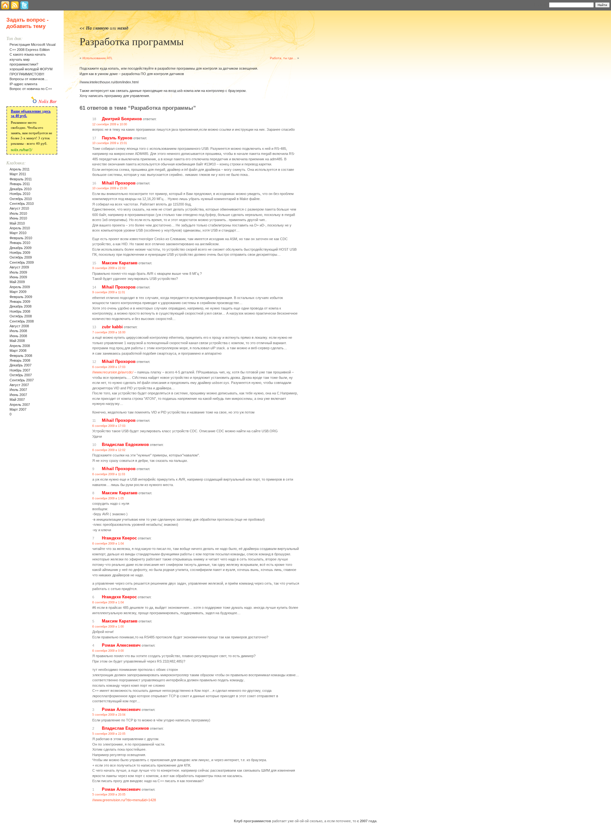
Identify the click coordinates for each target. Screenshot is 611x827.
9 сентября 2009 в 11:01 (108, 292)
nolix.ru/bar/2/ (21, 149)
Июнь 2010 (18, 218)
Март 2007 (18, 409)
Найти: (541, 4)
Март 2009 (18, 292)
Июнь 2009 (18, 277)
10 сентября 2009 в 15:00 (109, 188)
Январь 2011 (20, 184)
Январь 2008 (20, 360)
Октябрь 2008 (21, 316)
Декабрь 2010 (21, 189)
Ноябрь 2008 (20, 311)
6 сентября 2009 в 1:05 (108, 498)
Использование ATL (97, 58)
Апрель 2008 (20, 346)
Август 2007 (19, 385)
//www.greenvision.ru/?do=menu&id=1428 (124, 800)
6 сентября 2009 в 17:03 (108, 367)
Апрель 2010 (20, 228)
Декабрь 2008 (21, 306)
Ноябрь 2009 (20, 252)
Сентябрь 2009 (22, 262)
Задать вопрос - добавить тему (27, 23)
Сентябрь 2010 (22, 203)
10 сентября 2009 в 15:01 (109, 143)
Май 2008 (17, 341)
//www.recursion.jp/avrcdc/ (112, 372)
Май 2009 (17, 282)
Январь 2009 (20, 301)
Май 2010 (17, 223)
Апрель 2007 (20, 405)
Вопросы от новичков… (29, 79)
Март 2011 (18, 174)
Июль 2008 (18, 331)
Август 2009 (19, 267)
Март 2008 (18, 350)
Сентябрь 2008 (22, 321)
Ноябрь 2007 (20, 370)
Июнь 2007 (18, 395)
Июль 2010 (18, 213)
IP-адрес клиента (23, 84)
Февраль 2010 (21, 238)
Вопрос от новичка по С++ (31, 89)
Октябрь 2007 (21, 375)
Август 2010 (19, 208)
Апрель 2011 (20, 169)
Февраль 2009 (21, 297)
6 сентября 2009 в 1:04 (108, 543)
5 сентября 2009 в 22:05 (108, 733)
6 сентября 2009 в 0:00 (108, 650)
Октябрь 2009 (21, 257)
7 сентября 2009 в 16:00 (108, 332)
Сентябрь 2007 (22, 380)
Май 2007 (17, 399)
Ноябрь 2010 (20, 194)
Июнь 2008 (18, 336)
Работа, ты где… (283, 58)
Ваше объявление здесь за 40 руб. (31, 113)
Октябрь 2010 (21, 199)
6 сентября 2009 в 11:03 (108, 474)
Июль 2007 (18, 390)
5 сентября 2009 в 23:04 (108, 714)
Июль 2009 (18, 272)
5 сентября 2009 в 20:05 (108, 794)
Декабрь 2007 (21, 365)
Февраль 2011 (21, 179)
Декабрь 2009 (21, 248)
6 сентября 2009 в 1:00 (108, 626)
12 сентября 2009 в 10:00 (109, 124)
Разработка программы (132, 41)
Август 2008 (19, 326)
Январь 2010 (20, 243)
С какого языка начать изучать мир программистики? (28, 59)
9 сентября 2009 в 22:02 (108, 268)
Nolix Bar (48, 101)
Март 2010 (18, 233)
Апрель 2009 (20, 287)
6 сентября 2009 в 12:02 (108, 450)
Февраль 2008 (21, 356)
